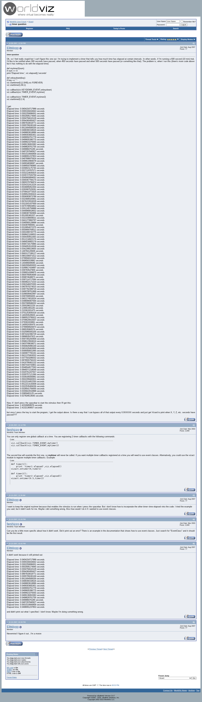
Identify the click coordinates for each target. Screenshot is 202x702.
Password (161, 25)
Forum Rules (12, 677)
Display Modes (187, 39)
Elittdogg (13, 47)
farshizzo (13, 429)
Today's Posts (119, 28)
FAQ (68, 28)
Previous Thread (95, 649)
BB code (10, 668)
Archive (191, 690)
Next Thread (108, 649)
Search (176, 28)
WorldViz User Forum (18, 22)
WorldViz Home (180, 690)
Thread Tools (150, 39)
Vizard (30, 22)
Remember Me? (189, 22)
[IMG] (9, 671)
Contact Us (167, 690)
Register (29, 28)
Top (197, 690)
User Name (161, 21)
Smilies (9, 670)
